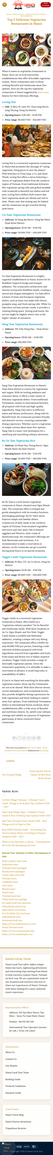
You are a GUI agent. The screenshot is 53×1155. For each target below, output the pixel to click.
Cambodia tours (10, 881)
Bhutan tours (8, 889)
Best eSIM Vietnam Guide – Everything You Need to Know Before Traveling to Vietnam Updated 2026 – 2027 (24, 833)
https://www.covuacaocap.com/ (18, 930)
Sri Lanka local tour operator (16, 902)
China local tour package (14, 899)
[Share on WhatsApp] (14, 738)
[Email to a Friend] (29, 738)
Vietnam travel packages (14, 868)
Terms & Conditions (15, 1086)
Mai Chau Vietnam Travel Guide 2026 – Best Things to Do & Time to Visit (24, 823)
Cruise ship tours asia (13, 875)
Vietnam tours (9, 878)
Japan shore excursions (14, 909)
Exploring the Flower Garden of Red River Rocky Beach (40, 774)
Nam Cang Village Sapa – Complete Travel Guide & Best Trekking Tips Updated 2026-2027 (26, 814)
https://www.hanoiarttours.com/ (19, 923)
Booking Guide (13, 1079)
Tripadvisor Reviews (15, 1128)
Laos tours (7, 885)
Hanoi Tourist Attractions (18, 1121)
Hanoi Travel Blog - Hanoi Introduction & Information (26, 15)
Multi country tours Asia (14, 861)
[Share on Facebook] (19, 738)
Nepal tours (8, 892)
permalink (44, 750)
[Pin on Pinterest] (34, 738)
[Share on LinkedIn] (39, 738)
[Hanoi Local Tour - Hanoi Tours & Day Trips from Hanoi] (23, 5)
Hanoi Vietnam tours (12, 927)
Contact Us (11, 1059)
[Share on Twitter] (24, 738)
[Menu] (4, 5)
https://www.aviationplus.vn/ (17, 934)
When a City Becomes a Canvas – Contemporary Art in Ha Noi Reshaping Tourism (26, 843)
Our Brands (11, 1065)
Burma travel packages (13, 871)
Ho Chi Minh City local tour (16, 913)
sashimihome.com (11, 916)
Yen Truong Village (11, 774)
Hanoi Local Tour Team (17, 1072)
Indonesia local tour (12, 920)
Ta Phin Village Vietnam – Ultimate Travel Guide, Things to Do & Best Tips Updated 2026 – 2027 (25, 803)
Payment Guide (13, 1092)
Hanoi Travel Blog (14, 1114)
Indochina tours (10, 864)
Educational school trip (14, 906)
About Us (10, 1052)
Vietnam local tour (11, 896)
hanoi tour (43, 92)
